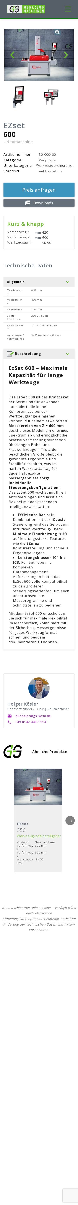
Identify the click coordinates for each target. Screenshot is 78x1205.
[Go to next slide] (70, 820)
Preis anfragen (39, 189)
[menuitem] (39, 354)
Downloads (43, 202)
